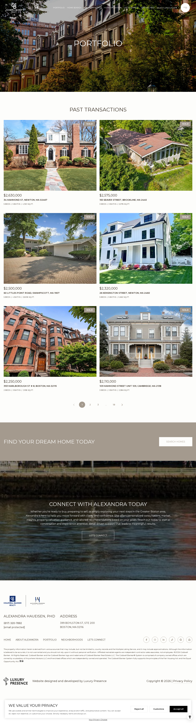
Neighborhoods (93, 7)
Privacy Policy (182, 681)
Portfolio (59, 7)
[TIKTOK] (172, 640)
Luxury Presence (95, 681)
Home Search (74, 7)
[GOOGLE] (181, 640)
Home (7, 639)
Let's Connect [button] (98, 535)
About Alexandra (27, 639)
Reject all (139, 709)
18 (114, 404)
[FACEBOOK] (146, 640)
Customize (158, 709)
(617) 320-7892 (147, 7)
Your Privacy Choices (98, 719)
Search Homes (175, 441)
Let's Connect (96, 640)
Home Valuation (112, 7)
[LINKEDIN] (163, 640)
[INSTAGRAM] (155, 640)
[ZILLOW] (189, 640)
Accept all (178, 709)
